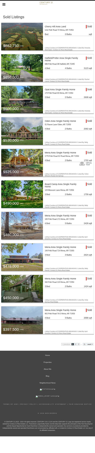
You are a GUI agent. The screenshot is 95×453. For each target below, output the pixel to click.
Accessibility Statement (53, 404)
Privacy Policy (28, 404)
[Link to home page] (48, 4)
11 (84, 344)
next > (90, 344)
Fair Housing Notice (80, 404)
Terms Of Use (10, 404)
